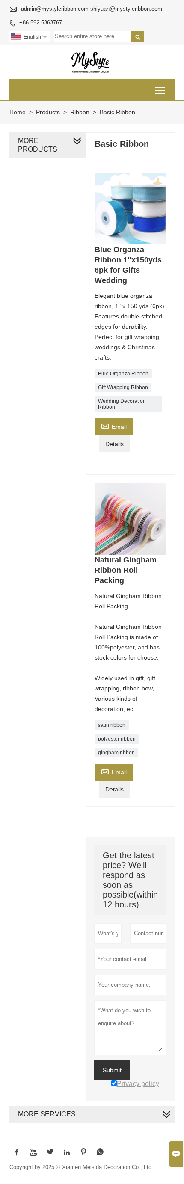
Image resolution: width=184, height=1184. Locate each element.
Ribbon (79, 112)
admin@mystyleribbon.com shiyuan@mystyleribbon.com (91, 9)
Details (114, 443)
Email (114, 425)
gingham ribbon (116, 753)
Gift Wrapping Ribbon (123, 387)
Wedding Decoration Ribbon (122, 404)
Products (48, 112)
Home (17, 112)
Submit (112, 1070)
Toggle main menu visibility (160, 89)
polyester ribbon (117, 739)
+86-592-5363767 (40, 22)
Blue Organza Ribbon (123, 374)
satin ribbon (111, 725)
